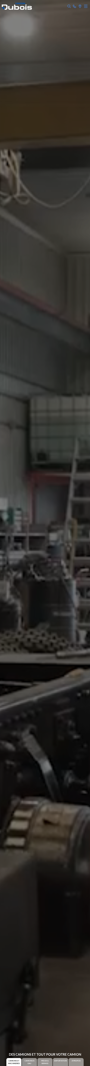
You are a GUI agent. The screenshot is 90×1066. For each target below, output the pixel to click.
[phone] (74, 6)
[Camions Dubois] (17, 6)
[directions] (80, 6)
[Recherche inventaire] (69, 6)
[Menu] (85, 6)
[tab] (13, 1062)
